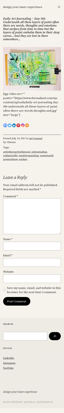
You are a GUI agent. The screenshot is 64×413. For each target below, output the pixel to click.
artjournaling (39, 151)
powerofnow (10, 159)
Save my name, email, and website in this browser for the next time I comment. (34, 290)
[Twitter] (9, 125)
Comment (10, 196)
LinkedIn (8, 358)
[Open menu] (59, 7)
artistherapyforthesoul (16, 151)
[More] (27, 125)
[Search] (55, 336)
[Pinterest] (18, 125)
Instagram (9, 363)
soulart (23, 159)
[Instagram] (23, 125)
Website (8, 272)
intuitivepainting (29, 155)
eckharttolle (10, 155)
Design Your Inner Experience (22, 7)
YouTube (8, 368)
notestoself (46, 155)
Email (8, 255)
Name (8, 239)
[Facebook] (5, 125)
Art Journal (35, 138)
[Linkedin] (14, 125)
